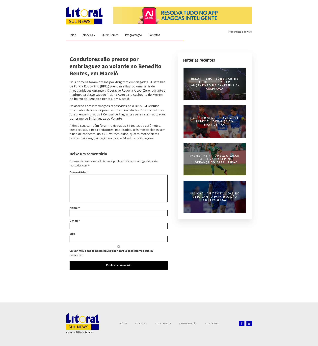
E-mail (75, 221)
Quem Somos (110, 35)
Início (73, 35)
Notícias (88, 35)
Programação (133, 35)
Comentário (79, 172)
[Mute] (217, 37)
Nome (75, 208)
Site (72, 234)
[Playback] (211, 37)
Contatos (154, 35)
